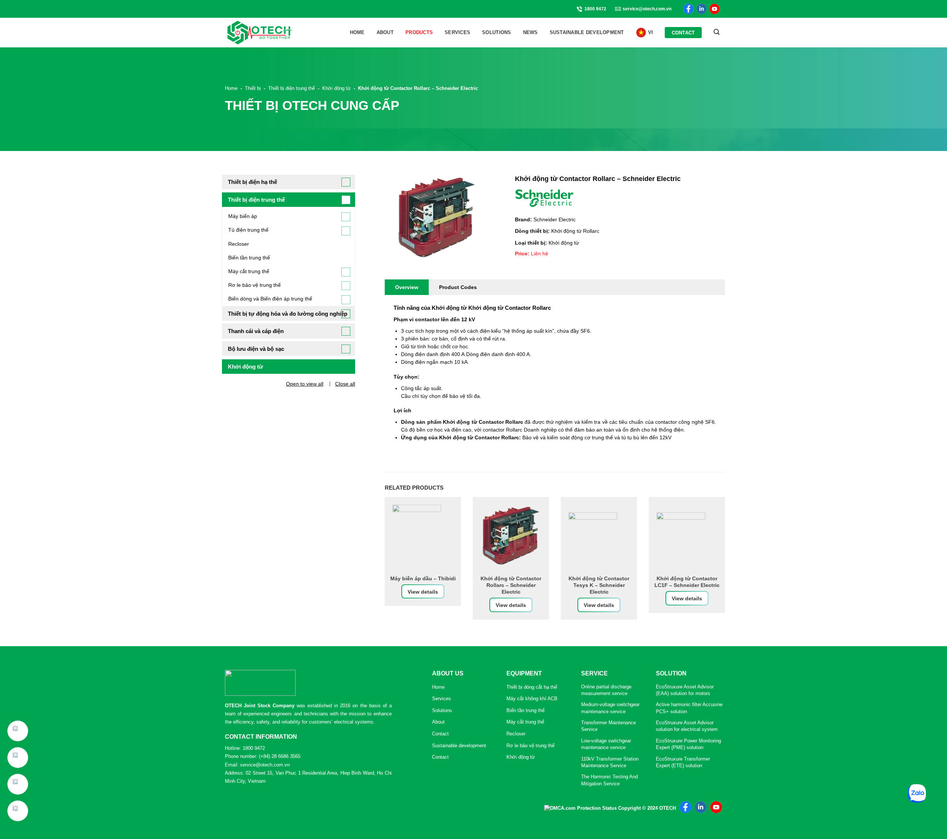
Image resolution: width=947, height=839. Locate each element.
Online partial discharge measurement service (606, 690)
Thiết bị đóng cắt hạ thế (531, 687)
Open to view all (304, 384)
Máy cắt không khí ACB (531, 698)
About (385, 32)
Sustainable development (587, 32)
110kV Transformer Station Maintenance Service (609, 762)
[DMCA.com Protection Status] (580, 808)
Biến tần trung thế (249, 258)
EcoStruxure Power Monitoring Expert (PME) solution (688, 744)
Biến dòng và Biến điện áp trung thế (270, 299)
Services (457, 32)
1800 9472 (595, 8)
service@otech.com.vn (647, 8)
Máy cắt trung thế (248, 271)
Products (419, 32)
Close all (345, 384)
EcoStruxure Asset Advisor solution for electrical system (687, 726)
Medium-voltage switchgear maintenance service (610, 708)
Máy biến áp (242, 216)
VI (650, 32)
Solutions (496, 32)
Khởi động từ (520, 757)
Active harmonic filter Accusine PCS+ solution (689, 708)
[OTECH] (260, 32)
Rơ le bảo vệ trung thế (254, 285)
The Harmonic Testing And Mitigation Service (609, 780)
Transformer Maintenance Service (608, 726)
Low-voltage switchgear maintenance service (606, 744)
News (530, 32)
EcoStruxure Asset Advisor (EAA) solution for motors (685, 690)
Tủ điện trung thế (248, 230)
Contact (683, 33)
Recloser (238, 244)
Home (357, 32)
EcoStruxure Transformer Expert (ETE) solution (683, 762)
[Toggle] (345, 182)
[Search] (716, 32)
